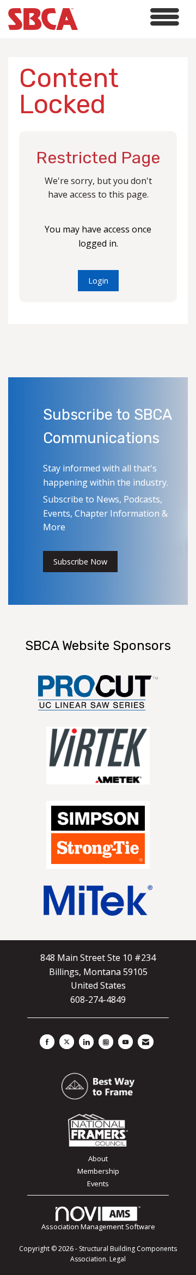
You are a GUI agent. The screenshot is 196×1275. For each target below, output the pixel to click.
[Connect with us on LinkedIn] (86, 1041)
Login (98, 280)
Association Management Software (98, 1226)
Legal (117, 1259)
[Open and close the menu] (131, 17)
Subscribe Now (80, 561)
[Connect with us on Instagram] (106, 1041)
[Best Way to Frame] (98, 1086)
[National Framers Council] (98, 1129)
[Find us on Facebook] (47, 1041)
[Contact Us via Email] (146, 1041)
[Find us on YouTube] (125, 1041)
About (98, 1158)
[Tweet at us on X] (66, 1041)
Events (98, 1183)
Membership (98, 1171)
